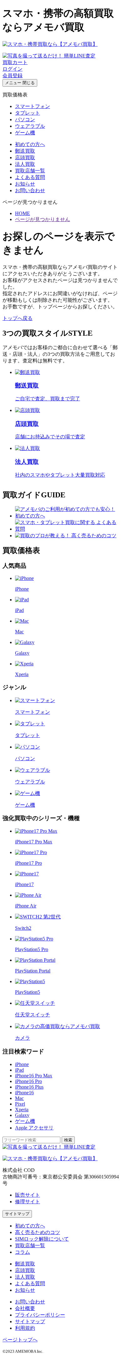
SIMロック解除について (42, 1239)
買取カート (15, 62)
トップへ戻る (18, 318)
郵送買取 (25, 151)
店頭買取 (25, 157)
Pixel (20, 1104)
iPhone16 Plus (29, 1087)
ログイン (13, 69)
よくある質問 (30, 177)
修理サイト (27, 1201)
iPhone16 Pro (28, 1081)
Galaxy (22, 1115)
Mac (19, 1098)
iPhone (22, 1064)
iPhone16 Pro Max (33, 1075)
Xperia (21, 1109)
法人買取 (25, 164)
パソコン (25, 119)
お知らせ (25, 184)
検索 (68, 1140)
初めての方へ (30, 144)
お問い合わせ (30, 190)
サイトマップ (17, 1213)
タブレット (27, 113)
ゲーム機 (25, 132)
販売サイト (27, 1195)
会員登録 (13, 75)
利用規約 (25, 1328)
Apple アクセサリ (34, 1127)
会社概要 (25, 1308)
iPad (19, 1070)
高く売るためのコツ (37, 1232)
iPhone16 (24, 1092)
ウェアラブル (30, 126)
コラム (22, 1252)
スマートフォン (32, 106)
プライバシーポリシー (40, 1315)
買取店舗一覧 (30, 170)
